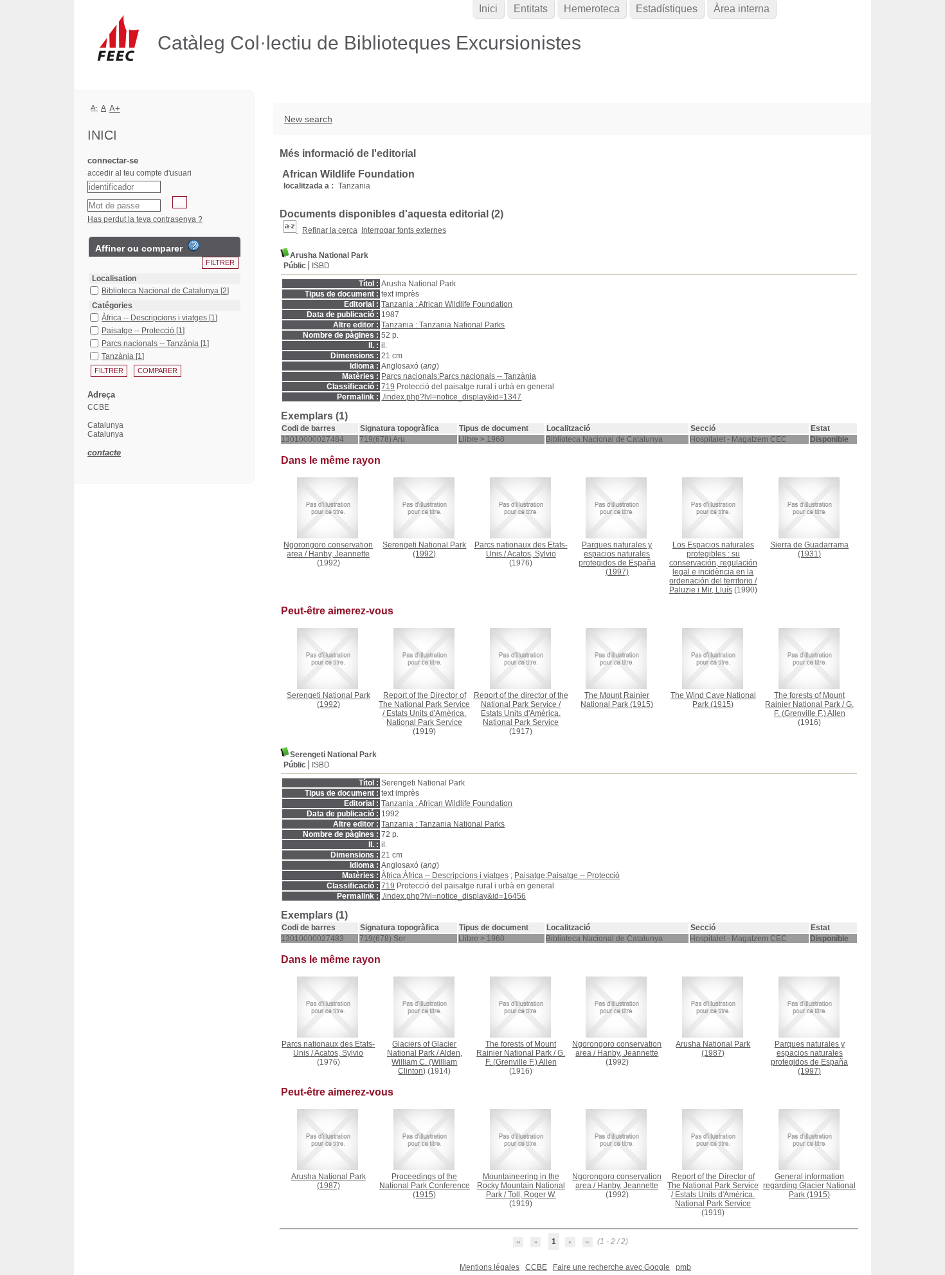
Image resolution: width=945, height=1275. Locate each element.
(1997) (617, 558)
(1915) (616, 700)
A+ (114, 108)
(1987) (713, 1049)
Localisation (114, 278)
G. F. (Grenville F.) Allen (814, 709)
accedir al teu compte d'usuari (139, 173)
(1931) (809, 549)
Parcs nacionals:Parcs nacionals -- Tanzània (458, 376)
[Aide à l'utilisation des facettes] (193, 246)
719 (388, 386)
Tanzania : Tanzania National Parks (443, 324)
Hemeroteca (592, 8)
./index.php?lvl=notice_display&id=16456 (453, 896)
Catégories (112, 305)
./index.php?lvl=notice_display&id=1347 (451, 396)
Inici (488, 8)
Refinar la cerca (329, 230)
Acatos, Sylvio (531, 553)
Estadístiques (667, 8)
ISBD (321, 265)
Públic (295, 265)
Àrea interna (742, 8)
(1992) (424, 549)
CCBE (536, 1267)
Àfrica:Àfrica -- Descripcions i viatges (445, 875)
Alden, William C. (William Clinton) (427, 1062)
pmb (683, 1267)
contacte (104, 452)
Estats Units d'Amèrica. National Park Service (426, 718)
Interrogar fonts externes (403, 230)
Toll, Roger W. (532, 1194)
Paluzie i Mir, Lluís (700, 589)
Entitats (531, 8)
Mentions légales (489, 1267)
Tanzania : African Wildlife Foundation (446, 304)
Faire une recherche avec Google (611, 1267)
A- (94, 107)
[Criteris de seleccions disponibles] (291, 230)
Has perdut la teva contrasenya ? (145, 219)
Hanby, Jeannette (339, 553)
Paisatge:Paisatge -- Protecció (567, 875)
